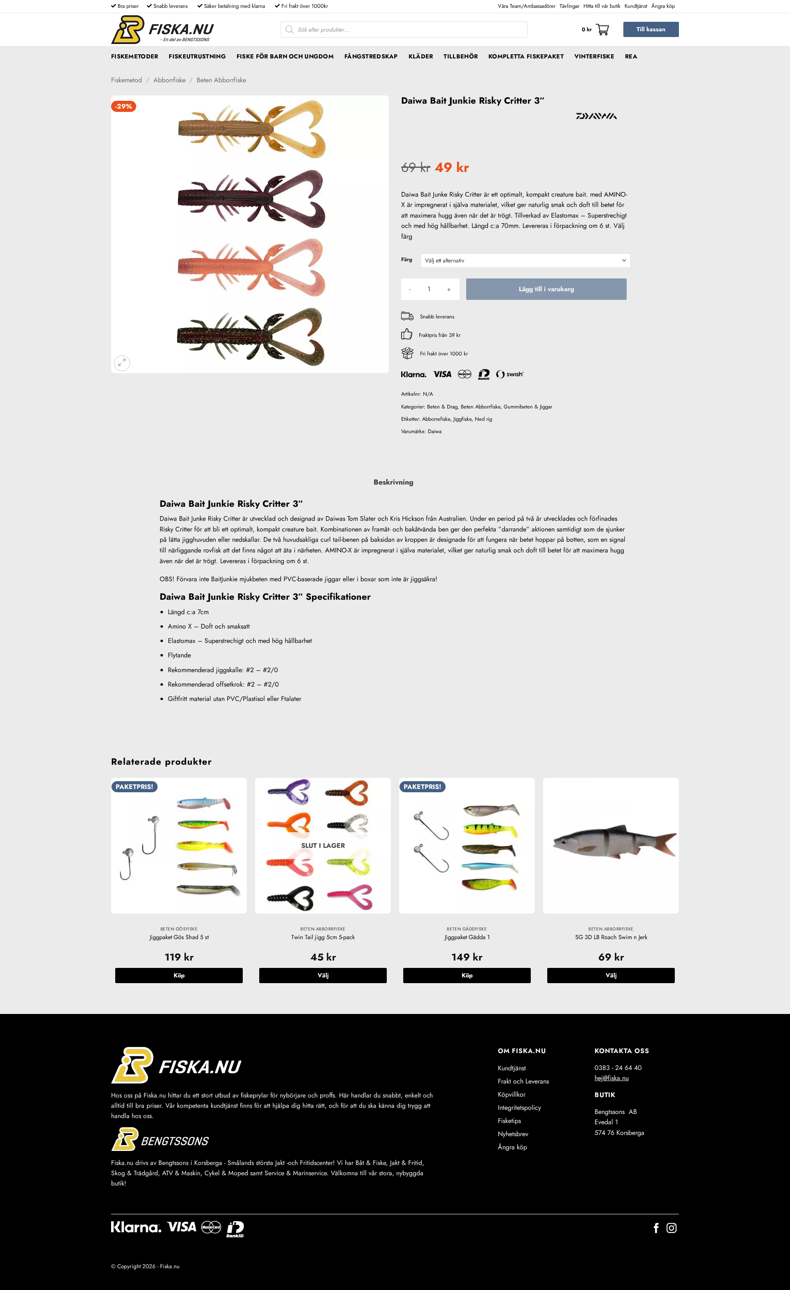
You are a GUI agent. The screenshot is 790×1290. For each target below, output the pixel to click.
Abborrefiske (436, 419)
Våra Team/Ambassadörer (526, 6)
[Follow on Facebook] (656, 1228)
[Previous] (111, 889)
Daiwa (434, 431)
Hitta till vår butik (601, 6)
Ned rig (483, 419)
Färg (406, 259)
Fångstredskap (371, 56)
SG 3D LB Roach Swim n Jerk (611, 937)
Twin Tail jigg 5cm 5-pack (323, 937)
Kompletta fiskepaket (526, 56)
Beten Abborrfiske (221, 80)
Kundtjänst (636, 6)
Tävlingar (569, 6)
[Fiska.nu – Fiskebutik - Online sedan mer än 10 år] (162, 29)
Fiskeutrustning (197, 56)
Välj (323, 975)
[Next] (678, 889)
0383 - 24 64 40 (618, 1067)
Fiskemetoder (134, 56)
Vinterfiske (594, 56)
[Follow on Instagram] (671, 1228)
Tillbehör (461, 56)
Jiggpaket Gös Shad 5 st (179, 937)
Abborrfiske (169, 80)
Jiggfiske (462, 419)
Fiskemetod (126, 80)
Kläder (421, 56)
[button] (595, 29)
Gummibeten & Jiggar (528, 407)
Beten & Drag (442, 407)
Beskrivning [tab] (394, 482)
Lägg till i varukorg (546, 289)
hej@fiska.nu (612, 1078)
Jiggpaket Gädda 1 (467, 937)
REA (631, 56)
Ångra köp (663, 6)
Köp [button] (179, 975)
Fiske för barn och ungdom (285, 56)
